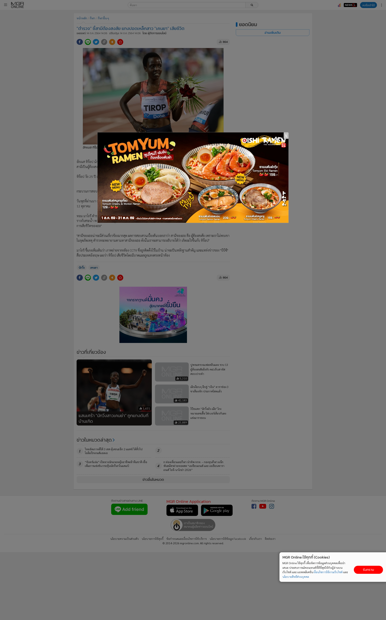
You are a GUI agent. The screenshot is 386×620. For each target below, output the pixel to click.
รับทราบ (368, 569)
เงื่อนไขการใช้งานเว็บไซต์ (328, 572)
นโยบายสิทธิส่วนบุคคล (295, 576)
